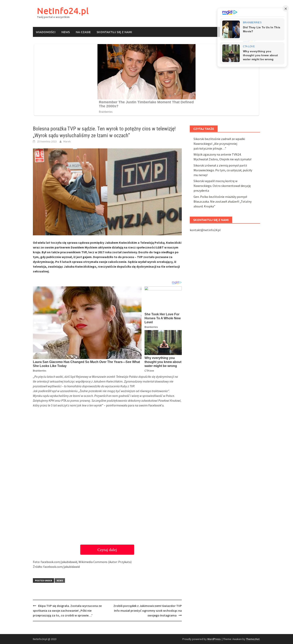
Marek (67, 141)
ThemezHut (253, 639)
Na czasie (83, 32)
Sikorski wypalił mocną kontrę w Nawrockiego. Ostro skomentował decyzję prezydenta (222, 185)
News (65, 32)
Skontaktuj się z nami (114, 32)
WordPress (214, 639)
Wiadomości (45, 32)
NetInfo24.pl (63, 10)
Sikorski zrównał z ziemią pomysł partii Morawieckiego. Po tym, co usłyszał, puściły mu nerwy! (223, 170)
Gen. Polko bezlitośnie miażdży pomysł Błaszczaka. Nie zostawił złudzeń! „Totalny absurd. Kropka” (223, 201)
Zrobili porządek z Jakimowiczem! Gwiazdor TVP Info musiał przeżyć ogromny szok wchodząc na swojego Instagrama (147, 610)
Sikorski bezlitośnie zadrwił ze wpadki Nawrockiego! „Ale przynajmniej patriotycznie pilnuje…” (219, 143)
